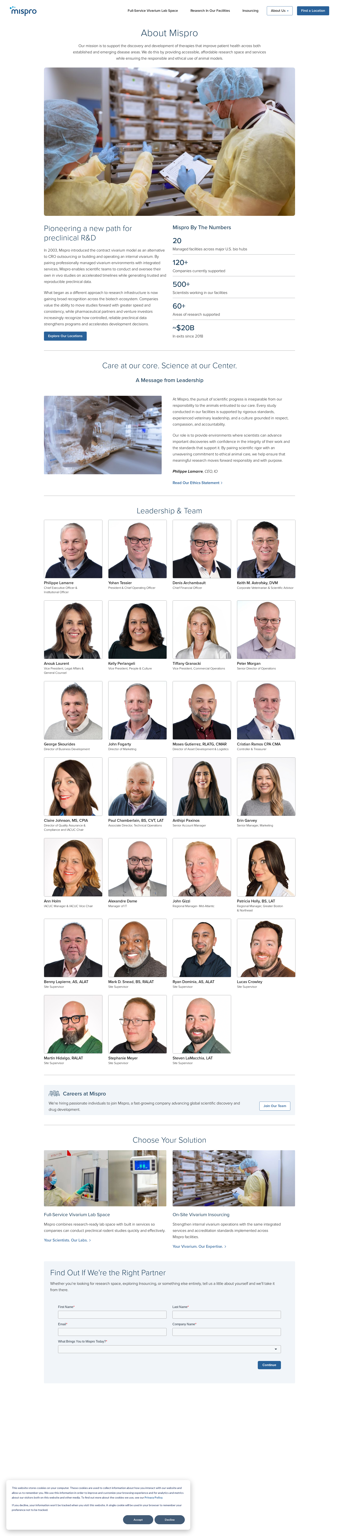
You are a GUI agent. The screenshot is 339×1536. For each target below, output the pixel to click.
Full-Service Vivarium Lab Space (153, 10)
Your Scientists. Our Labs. (66, 1240)
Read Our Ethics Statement (196, 482)
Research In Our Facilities (210, 10)
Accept (138, 1519)
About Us (278, 10)
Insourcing (250, 10)
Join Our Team (274, 1105)
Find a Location (313, 10)
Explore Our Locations (65, 335)
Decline (170, 1519)
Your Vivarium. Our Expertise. (198, 1246)
